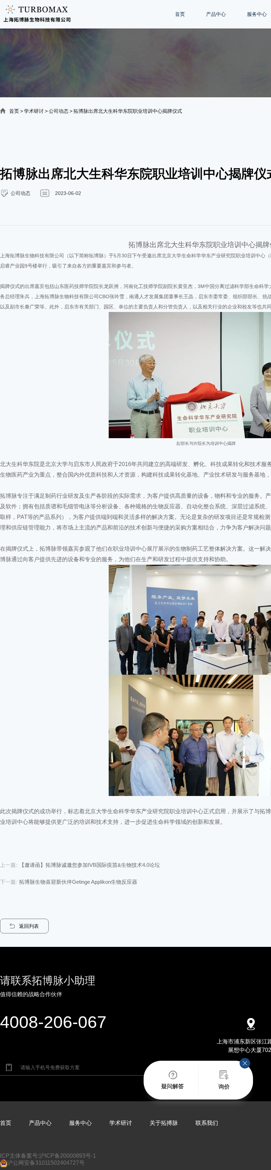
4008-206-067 (53, 1022)
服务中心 (257, 14)
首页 (180, 14)
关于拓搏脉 (164, 1123)
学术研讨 (34, 111)
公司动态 (58, 111)
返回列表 (29, 926)
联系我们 (206, 1123)
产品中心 (216, 14)
